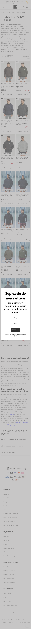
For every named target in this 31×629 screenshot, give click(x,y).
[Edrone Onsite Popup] (15, 314)
